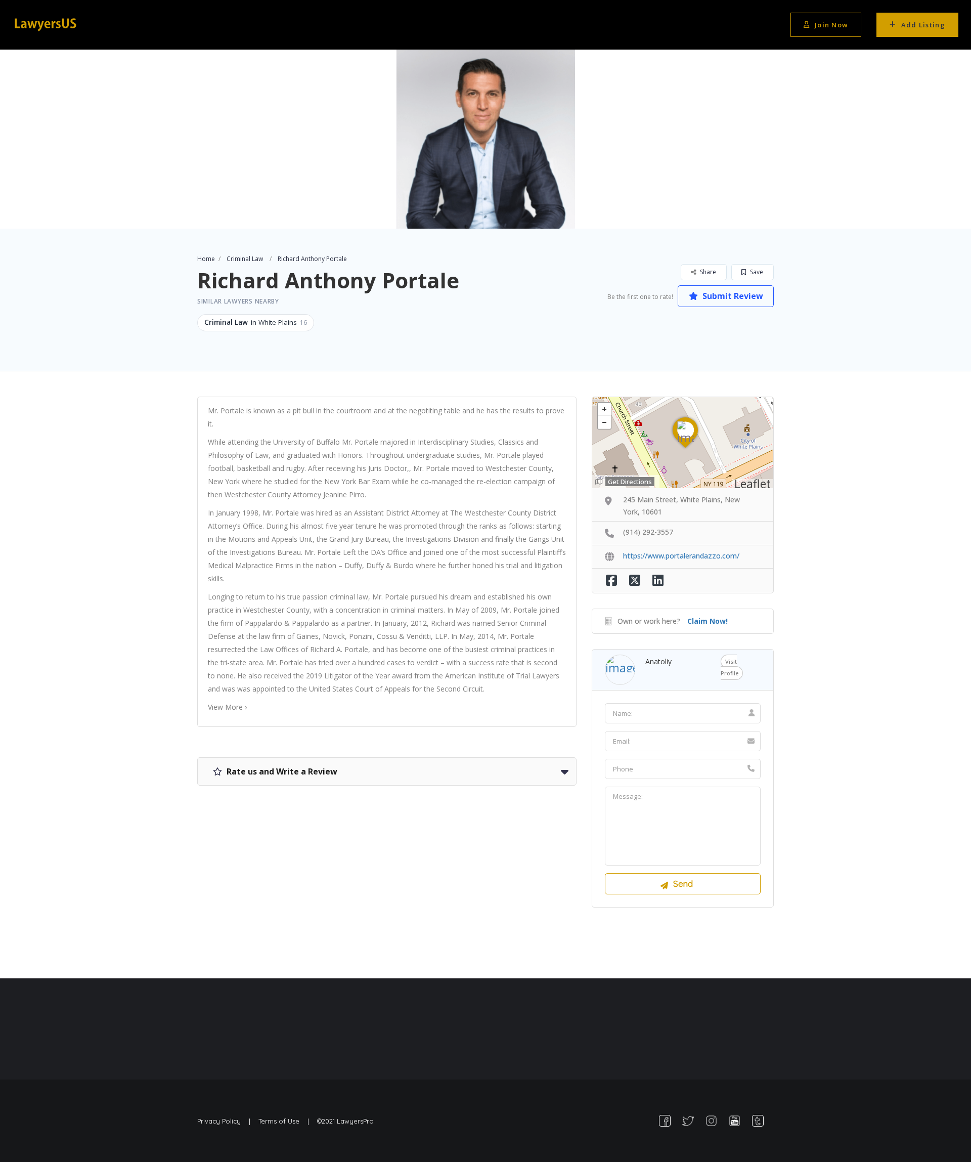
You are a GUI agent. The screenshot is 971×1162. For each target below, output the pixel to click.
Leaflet (752, 484)
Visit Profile (729, 667)
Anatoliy (658, 661)
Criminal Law (245, 258)
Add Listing (923, 24)
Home (206, 258)
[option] (485, 139)
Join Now (831, 24)
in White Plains (255, 322)
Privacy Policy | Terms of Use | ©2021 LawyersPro (285, 1121)
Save (755, 272)
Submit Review (731, 296)
